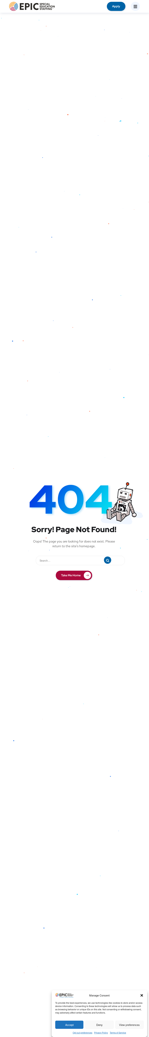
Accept (69, 1025)
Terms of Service (118, 1032)
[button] (142, 995)
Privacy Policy (101, 1032)
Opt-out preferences (82, 1032)
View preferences (129, 1025)
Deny (99, 1025)
